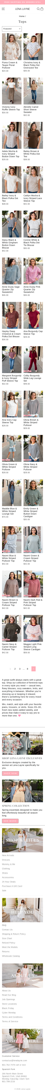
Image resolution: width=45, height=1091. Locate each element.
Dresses (6, 860)
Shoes (5, 873)
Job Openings (8, 999)
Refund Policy (8, 943)
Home (22, 16)
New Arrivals (8, 855)
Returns (5, 951)
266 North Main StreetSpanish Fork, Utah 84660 (14, 1075)
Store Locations (9, 1004)
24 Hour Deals (9, 882)
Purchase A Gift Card (12, 886)
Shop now (10, 773)
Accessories (8, 877)
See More (10, 821)
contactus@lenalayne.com (14, 1060)
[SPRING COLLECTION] (22, 790)
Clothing (6, 868)
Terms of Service (10, 1021)
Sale (4, 890)
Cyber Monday (9, 1013)
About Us (6, 990)
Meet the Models (10, 947)
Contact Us (7, 929)
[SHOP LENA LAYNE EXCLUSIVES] (22, 743)
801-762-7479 (8, 1065)
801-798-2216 (8, 1081)
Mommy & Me (8, 864)
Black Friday (8, 1008)
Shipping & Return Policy (14, 934)
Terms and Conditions (12, 1017)
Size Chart (7, 938)
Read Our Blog (9, 995)
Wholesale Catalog (11, 956)
